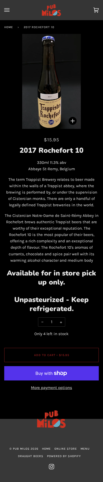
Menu (85, 448)
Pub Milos (21, 448)
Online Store (65, 448)
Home (8, 27)
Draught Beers (30, 456)
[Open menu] (12, 10)
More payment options (51, 387)
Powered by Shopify (64, 456)
